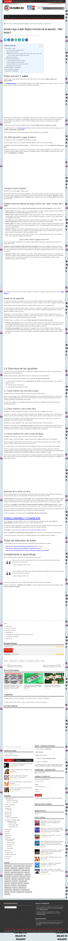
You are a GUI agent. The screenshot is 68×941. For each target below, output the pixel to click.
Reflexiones (8, 887)
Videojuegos (10, 821)
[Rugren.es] (28, 10)
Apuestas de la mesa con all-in (13, 65)
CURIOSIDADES (18, 874)
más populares (41, 755)
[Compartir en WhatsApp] (15, 39)
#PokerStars (27, 573)
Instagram (9, 844)
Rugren (12, 35)
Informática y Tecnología (11, 820)
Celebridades (8, 798)
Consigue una (46, 758)
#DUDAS (52, 571)
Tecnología (8, 889)
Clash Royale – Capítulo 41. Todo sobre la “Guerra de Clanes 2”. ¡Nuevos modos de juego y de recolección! (52, 871)
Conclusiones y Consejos (33, 660)
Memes (7, 883)
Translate (15, 755)
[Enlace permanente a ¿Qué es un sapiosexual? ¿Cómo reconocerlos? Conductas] (6, 785)
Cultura (6, 806)
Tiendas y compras (9, 854)
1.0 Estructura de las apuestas (12, 58)
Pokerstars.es (8, 626)
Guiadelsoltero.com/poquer (11, 636)
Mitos (20, 883)
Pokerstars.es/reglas (10, 628)
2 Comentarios (31, 35)
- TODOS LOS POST (13, 660)
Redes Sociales (9, 839)
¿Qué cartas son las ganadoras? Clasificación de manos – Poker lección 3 (33, 686)
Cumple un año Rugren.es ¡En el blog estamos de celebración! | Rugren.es (31, 698)
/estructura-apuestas (28, 634)
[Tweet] (5, 39)
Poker (10, 23)
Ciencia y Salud (9, 804)
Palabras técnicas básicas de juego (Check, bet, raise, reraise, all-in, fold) (24, 53)
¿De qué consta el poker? (12, 52)
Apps (7, 868)
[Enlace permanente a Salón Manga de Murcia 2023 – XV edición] (37, 839)
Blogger (21, 868)
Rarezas (7, 837)
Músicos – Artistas (11, 802)
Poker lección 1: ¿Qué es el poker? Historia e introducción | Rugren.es (30, 702)
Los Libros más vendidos (42, 761)
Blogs (27, 868)
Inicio (6, 23)
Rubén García (53, 931)
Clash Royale (12, 824)
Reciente (19, 760)
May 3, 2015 (26, 576)
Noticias (7, 885)
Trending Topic (25, 889)
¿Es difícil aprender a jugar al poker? (15, 50)
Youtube (9, 848)
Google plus (10, 842)
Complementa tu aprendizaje (11, 71)
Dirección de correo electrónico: (42, 779)
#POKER (19, 571)
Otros (6, 831)
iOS (28, 878)
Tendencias (7, 852)
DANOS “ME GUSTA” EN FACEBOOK (43, 804)
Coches (7, 872)
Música (26, 883)
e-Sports (8, 876)
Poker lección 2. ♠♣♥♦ (10, 48)
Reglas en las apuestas (12, 57)
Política (7, 835)
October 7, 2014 (26, 564)
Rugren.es (59, 931)
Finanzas (7, 812)
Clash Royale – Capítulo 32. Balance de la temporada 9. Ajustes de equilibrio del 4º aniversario (50, 823)
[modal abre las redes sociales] (26, 39)
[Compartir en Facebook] (8, 39)
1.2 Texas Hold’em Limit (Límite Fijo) (15, 62)
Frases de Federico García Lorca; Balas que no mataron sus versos (52, 665)
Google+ (7, 878)
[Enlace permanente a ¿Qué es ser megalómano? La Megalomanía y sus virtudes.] (6, 773)
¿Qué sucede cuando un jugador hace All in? (18, 55)
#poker (18, 560)
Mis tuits (37, 813)
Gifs (28, 876)
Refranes (7, 850)
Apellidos (37, 789)
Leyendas (8, 881)
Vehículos (7, 856)
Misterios (14, 883)
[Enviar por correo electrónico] (23, 39)
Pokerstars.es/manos (10, 630)
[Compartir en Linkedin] (12, 39)
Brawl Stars (11, 823)
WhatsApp (29, 891)
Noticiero (7, 829)
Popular (9, 760)
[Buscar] (63, 8)
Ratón (39, 752)
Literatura (15, 881)
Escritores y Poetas (11, 800)
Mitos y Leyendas (11, 817)
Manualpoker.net (9, 632)
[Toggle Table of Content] (40, 46)
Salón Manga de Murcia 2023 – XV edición (50, 835)
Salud (15, 887)
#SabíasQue (8, 865)
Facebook (9, 840)
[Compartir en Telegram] (19, 39)
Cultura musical (9, 874)
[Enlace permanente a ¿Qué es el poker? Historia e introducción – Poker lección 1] (54, 683)
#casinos (23, 560)
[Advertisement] (34, 102)
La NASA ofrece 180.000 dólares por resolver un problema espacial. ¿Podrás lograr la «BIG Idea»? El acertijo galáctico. (52, 851)
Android (28, 865)
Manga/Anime (23, 881)
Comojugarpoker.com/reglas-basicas (14, 634)
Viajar (6, 858)
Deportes (7, 808)
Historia (7, 816)
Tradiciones (16, 889)
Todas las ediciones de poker (12, 69)
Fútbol (8, 809)
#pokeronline (15, 562)
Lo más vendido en (43, 749)
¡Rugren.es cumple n (18, 1)
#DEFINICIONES (40, 571)
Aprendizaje (22, 660)
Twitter (8, 846)
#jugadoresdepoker (55, 560)
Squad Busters (12, 826)
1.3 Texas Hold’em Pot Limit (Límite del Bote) (17, 64)
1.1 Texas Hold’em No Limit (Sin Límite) (15, 60)
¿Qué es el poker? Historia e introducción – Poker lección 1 (15, 665)
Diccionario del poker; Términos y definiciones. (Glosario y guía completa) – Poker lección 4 (13, 686)
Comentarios (28, 760)
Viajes (13, 891)
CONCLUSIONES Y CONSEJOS (13, 67)
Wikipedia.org (8, 638)
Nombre (36, 784)
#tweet (22, 573)
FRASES (7, 814)
